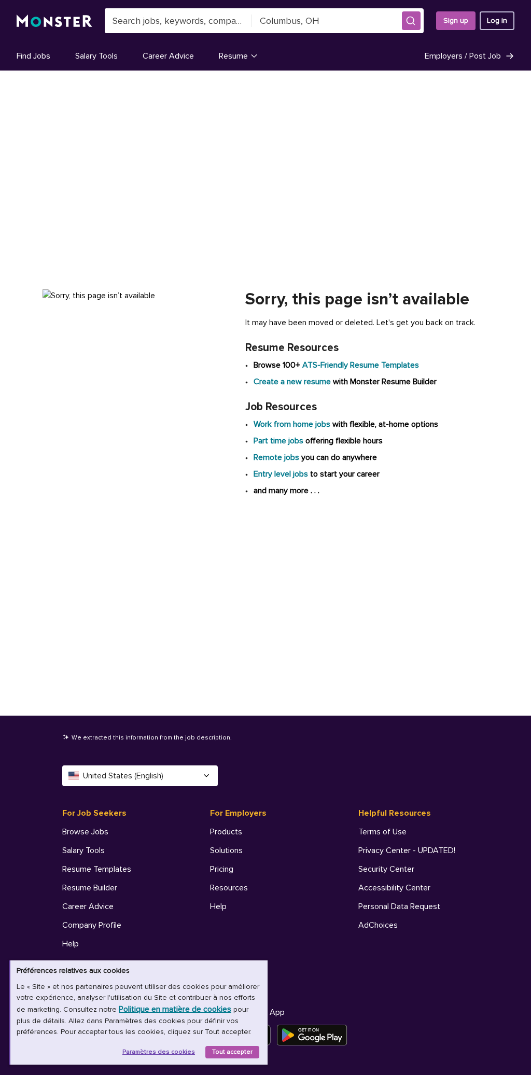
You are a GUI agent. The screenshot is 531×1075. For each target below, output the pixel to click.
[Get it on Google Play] (315, 1035)
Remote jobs (276, 457)
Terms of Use (382, 832)
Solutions (226, 850)
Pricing (221, 869)
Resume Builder (89, 888)
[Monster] (54, 21)
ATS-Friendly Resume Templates (360, 365)
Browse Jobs (85, 832)
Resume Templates (96, 869)
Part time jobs (278, 441)
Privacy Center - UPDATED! (406, 850)
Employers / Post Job (463, 56)
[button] (411, 20)
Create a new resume (293, 381)
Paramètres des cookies (158, 1052)
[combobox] (178, 20)
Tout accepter (232, 1052)
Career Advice (168, 56)
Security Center (386, 869)
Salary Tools (96, 56)
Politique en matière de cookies (175, 1009)
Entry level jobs (281, 474)
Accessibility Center (394, 888)
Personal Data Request (399, 906)
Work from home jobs (292, 424)
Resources (229, 888)
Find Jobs (33, 56)
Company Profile (91, 925)
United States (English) (123, 776)
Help (70, 944)
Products (226, 832)
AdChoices (378, 925)
